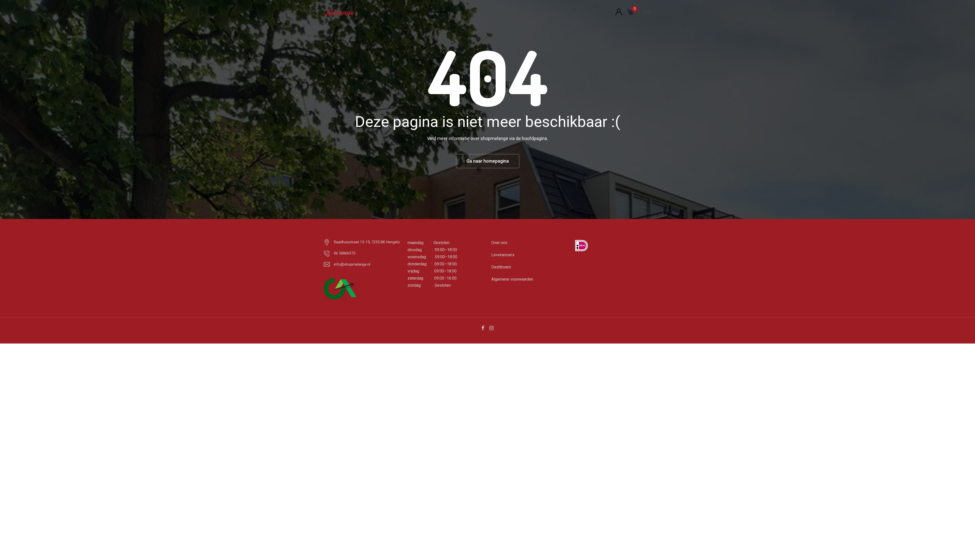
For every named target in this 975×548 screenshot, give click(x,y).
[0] (630, 11)
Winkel (414, 11)
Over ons (438, 11)
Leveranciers (502, 254)
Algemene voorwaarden (512, 279)
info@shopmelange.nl (352, 264)
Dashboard (501, 267)
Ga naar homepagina (487, 161)
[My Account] (618, 11)
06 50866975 (344, 253)
